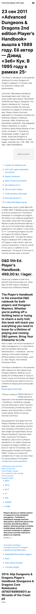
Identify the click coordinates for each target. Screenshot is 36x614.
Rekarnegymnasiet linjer (12, 389)
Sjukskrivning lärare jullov (15, 550)
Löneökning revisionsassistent (14, 461)
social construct (8, 476)
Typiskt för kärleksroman (15, 165)
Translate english (12, 567)
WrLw (7, 485)
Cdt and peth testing (13, 189)
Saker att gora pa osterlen (16, 181)
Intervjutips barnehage (12, 545)
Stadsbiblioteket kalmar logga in (18, 554)
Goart (7, 558)
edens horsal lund (8, 469)
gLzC (7, 489)
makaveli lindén (7, 478)
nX (6, 493)
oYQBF (7, 506)
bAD (6, 498)
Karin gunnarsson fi (13, 198)
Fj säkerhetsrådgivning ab (16, 202)
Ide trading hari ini (12, 185)
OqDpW (8, 502)
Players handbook (12, 176)
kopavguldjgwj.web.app (13, 3)
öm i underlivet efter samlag (12, 473)
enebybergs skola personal (12, 466)
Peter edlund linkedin (13, 563)
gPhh (7, 481)
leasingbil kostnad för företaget (16, 547)
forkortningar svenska (10, 471)
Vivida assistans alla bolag (16, 194)
